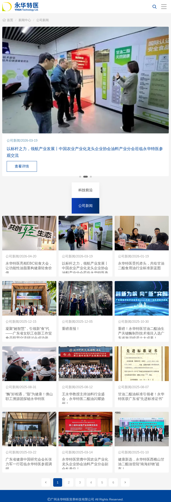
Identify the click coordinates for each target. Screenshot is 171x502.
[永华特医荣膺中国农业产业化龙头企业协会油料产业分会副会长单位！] (86, 429)
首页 (10, 20)
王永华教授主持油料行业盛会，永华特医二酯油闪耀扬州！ (83, 398)
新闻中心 (24, 20)
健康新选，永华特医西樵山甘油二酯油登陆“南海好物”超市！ (141, 464)
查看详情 (22, 166)
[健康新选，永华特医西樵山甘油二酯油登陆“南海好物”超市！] (142, 429)
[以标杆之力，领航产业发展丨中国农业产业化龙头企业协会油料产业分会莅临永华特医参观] (86, 233)
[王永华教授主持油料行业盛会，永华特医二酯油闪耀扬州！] (86, 363)
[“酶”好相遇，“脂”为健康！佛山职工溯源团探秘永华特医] (29, 363)
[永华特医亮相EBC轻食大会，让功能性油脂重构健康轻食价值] (29, 233)
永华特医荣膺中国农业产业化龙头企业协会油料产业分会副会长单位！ (85, 464)
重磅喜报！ (71, 329)
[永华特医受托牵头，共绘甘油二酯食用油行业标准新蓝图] (142, 233)
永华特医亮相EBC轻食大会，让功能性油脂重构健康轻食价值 (29, 268)
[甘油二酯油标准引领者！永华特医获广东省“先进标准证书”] (142, 363)
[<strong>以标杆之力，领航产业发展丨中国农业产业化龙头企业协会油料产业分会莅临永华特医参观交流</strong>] (85, 80)
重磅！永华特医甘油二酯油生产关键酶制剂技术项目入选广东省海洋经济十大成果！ (141, 333)
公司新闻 (42, 20)
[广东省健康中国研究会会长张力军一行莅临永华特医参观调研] (29, 429)
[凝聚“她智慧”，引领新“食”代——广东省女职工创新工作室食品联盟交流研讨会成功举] (29, 298)
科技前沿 (85, 190)
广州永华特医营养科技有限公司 (69, 6)
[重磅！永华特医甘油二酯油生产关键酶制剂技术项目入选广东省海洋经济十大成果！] (142, 298)
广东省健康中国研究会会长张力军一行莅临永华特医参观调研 (29, 464)
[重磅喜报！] (86, 298)
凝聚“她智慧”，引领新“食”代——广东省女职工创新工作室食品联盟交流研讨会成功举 (29, 333)
